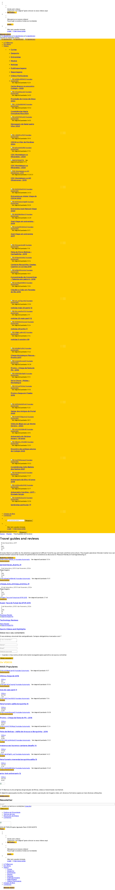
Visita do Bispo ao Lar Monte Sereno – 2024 (23, 425)
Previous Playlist (6, 615)
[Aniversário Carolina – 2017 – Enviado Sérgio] (24, 487)
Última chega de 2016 (9, 676)
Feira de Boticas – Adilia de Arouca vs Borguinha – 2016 (24, 732)
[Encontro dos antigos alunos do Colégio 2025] (24, 444)
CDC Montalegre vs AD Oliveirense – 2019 (21, 179)
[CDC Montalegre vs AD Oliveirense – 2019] (24, 173)
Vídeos (6, 46)
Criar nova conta (19, 31)
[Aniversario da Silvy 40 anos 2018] (24, 474)
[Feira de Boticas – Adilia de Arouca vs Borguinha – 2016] (15, 726)
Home (2, 534)
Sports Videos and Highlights (13, 629)
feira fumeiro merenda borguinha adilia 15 (18, 759)
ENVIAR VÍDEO (5, 34)
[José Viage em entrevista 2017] (24, 229)
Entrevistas (16, 57)
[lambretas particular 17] (24, 499)
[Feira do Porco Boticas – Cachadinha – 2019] (24, 247)
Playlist (9, 534)
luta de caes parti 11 (8, 690)
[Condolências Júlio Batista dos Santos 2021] (24, 462)
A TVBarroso (8, 42)
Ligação (28, 806)
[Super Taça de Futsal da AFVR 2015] (13, 597)
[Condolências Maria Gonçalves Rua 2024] (24, 106)
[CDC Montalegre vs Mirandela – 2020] (24, 149)
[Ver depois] (4, 4)
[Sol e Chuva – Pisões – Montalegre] (24, 375)
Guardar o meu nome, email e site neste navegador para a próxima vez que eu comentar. (34, 655)
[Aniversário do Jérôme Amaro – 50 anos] (24, 431)
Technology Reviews (9, 620)
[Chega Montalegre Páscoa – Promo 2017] (24, 350)
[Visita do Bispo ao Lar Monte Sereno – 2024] (24, 418)
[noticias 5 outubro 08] (24, 334)
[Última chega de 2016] (14, 670)
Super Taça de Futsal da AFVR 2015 (15, 603)
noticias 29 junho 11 (19, 329)
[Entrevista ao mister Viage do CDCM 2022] (24, 191)
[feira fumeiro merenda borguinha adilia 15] (15, 754)
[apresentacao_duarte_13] (15, 559)
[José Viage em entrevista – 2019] (24, 216)
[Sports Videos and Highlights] (6, 625)
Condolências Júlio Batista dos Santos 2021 (22, 468)
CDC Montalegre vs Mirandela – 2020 (19, 156)
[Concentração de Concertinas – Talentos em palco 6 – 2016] (24, 272)
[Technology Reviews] (6, 617)
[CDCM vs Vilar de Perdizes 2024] (24, 137)
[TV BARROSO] (17, 36)
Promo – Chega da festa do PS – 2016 (16, 718)
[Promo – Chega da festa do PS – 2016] (24, 363)
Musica (14, 61)
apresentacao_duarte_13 (10, 565)
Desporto (15, 53)
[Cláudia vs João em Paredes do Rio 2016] (24, 284)
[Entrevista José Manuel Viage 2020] (24, 203)
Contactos (7, 515)
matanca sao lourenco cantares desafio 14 (18, 746)
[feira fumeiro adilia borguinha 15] (15, 698)
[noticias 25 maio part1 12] (24, 313)
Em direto (7, 44)
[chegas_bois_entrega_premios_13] (15, 578)
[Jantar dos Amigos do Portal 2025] (24, 406)
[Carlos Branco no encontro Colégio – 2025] (24, 81)
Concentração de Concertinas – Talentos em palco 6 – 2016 (24, 278)
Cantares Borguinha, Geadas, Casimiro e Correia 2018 (23, 266)
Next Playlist (4, 624)
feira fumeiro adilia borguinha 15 (14, 704)
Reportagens (16, 72)
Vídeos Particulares (19, 76)
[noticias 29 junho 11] (24, 323)
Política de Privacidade (12, 812)
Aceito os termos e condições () (16, 806)
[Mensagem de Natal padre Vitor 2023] (24, 119)
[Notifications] (4, 14)
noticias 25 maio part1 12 (21, 318)
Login (9, 31)
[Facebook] (4, 2)
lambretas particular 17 (21, 505)
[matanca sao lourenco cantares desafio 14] (15, 740)
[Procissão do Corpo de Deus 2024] (24, 93)
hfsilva (3, 679)
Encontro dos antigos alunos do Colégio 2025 (23, 450)
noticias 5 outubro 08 (20, 339)
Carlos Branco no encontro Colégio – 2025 (22, 87)
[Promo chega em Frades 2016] (24, 388)
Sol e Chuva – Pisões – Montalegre (20, 382)
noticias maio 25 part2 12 (21, 308)
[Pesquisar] (4, 518)
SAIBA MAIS (5, 796)
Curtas (14, 50)
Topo (2, 829)
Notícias (14, 65)
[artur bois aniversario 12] (15, 768)
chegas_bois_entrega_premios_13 (14, 584)
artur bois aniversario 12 (10, 773)
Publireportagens (18, 68)
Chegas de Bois (9, 514)
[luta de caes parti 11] (15, 684)
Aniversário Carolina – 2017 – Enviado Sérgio (23, 493)
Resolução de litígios (11, 816)
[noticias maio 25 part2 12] (24, 302)
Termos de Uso (9, 814)
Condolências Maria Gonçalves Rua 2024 (20, 112)
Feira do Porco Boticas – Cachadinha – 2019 (21, 253)
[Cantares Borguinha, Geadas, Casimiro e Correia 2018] (24, 259)
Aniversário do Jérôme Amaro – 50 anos (21, 437)
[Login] (4, 26)
